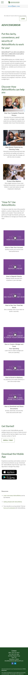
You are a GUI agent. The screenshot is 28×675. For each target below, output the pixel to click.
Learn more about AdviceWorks (12, 495)
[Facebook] (12, 663)
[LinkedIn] (15, 663)
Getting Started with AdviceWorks (13, 502)
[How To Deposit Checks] (15, 274)
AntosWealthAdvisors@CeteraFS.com (14, 661)
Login (23, 19)
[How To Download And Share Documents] (15, 404)
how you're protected (9, 508)
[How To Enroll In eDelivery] (15, 375)
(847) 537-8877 (16, 652)
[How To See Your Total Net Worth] (15, 303)
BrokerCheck (4, 670)
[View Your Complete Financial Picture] (14, 111)
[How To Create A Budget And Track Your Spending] (15, 342)
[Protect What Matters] (14, 179)
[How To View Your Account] (15, 245)
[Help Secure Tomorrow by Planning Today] (14, 145)
